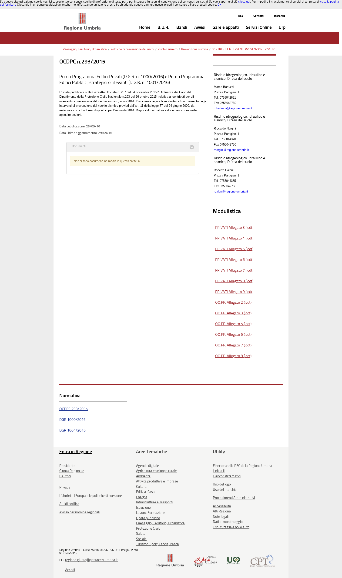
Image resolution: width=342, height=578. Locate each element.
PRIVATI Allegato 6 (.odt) (234, 259)
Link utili (219, 471)
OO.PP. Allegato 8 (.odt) (233, 356)
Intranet (279, 15)
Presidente (67, 466)
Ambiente (143, 476)
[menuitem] (145, 27)
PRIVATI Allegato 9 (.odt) (234, 291)
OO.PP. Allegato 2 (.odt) (233, 302)
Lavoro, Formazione (150, 513)
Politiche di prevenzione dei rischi (132, 49)
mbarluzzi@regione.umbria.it (233, 108)
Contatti (258, 15)
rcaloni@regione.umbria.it (231, 191)
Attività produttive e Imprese (157, 481)
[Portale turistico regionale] (233, 560)
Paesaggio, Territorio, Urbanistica (85, 49)
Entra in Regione (75, 451)
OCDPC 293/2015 (73, 409)
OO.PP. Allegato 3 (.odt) (233, 313)
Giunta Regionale (71, 471)
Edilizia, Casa (145, 492)
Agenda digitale (147, 466)
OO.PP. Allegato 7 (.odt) (233, 345)
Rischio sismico (168, 49)
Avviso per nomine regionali (79, 512)
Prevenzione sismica (194, 49)
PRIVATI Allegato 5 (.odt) (234, 249)
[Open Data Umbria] (205, 560)
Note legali (220, 517)
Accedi (70, 570)
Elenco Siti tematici (227, 476)
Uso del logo (222, 484)
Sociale (141, 539)
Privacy (64, 487)
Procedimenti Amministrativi (234, 498)
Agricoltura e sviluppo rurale (156, 471)
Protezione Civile (148, 528)
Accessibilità (222, 506)
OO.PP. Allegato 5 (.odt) (233, 324)
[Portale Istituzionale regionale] (170, 560)
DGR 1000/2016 (72, 419)
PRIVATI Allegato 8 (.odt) (234, 281)
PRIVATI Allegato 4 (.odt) (234, 238)
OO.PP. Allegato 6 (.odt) (233, 334)
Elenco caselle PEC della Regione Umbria (242, 466)
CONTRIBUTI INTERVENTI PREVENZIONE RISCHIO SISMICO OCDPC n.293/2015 (262, 49)
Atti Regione (222, 511)
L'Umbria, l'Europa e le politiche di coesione (90, 496)
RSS (240, 15)
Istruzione (143, 507)
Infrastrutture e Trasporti (154, 502)
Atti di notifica (69, 504)
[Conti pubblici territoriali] (262, 560)
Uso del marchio (225, 490)
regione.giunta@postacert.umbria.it (91, 560)
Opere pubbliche (148, 518)
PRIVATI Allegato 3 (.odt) (234, 227)
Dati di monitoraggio (228, 522)
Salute (140, 533)
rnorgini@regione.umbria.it (231, 150)
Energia (141, 497)
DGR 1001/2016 (72, 430)
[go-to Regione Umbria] (82, 15)
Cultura (141, 487)
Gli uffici (65, 476)
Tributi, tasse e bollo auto (231, 527)
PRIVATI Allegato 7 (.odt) (234, 270)
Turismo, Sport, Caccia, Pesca (157, 544)
